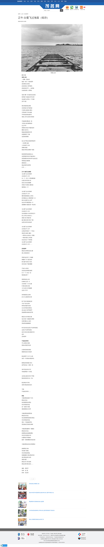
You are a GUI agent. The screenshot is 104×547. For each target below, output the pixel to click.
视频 (42, 1)
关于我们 (47, 533)
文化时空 (26, 13)
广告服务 (51, 533)
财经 (45, 1)
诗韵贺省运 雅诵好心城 (34, 483)
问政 (25, 1)
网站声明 (55, 533)
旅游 (48, 1)
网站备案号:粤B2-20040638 (57, 538)
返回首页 (43, 533)
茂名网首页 (19, 1)
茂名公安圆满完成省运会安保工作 (36, 519)
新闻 (31, 1)
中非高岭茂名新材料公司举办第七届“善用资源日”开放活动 (41, 510)
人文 (59, 1)
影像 (65, 1)
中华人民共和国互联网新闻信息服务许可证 (52, 540)
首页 (19, 13)
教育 (62, 1)
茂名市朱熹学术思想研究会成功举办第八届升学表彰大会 (41, 492)
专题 (35, 1)
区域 (38, 1)
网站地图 (59, 533)
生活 (55, 1)
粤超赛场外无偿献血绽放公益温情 (36, 501)
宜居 (52, 1)
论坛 (28, 1)
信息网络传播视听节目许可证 (46, 538)
